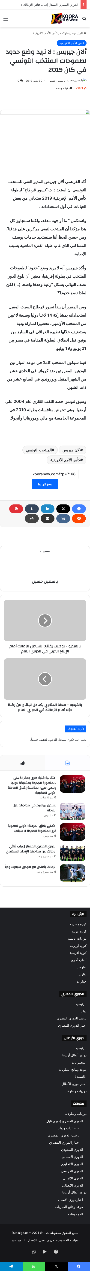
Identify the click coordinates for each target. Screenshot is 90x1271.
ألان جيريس (71, 450)
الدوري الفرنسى (72, 1171)
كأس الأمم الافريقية (45, 33)
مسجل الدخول (57, 739)
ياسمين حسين (57, 80)
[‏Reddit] (79, 518)
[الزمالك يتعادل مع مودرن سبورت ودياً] (72, 873)
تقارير (83, 974)
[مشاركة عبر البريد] (47, 518)
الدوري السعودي (72, 1149)
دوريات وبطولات (76, 1091)
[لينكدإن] (47, 508)
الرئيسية (78, 33)
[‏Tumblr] (32, 508)
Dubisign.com (21, 1233)
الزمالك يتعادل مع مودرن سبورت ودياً (30, 867)
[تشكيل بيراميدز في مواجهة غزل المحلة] (72, 811)
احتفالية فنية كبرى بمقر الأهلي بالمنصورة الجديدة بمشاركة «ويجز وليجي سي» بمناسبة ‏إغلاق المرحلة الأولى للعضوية (32, 785)
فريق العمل (46, 1240)
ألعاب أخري (79, 960)
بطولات (65, 33)
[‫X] (63, 508)
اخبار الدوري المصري (72, 1025)
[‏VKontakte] (63, 518)
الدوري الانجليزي (72, 1164)
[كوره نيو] (64, 18)
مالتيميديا (81, 1077)
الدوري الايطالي (72, 1185)
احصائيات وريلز (69, 1128)
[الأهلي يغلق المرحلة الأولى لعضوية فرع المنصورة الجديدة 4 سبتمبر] (72, 832)
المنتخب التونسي (39, 450)
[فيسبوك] (79, 508)
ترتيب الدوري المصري (72, 1018)
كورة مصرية (78, 924)
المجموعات (79, 1062)
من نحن (16, 1240)
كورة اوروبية (78, 945)
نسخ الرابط (45, 484)
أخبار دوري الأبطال (74, 1084)
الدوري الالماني (73, 1178)
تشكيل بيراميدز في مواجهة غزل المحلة (34, 807)
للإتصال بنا (30, 1240)
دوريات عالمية (77, 938)
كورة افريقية (78, 953)
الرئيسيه (81, 1004)
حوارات (81, 981)
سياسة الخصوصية (67, 1240)
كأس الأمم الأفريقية (65, 460)
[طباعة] (32, 518)
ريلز (84, 1011)
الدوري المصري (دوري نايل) (64, 1121)
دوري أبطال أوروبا (74, 1055)
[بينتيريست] (16, 508)
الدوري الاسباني (72, 1157)
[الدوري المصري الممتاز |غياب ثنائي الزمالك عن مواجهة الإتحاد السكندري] (72, 852)
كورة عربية (79, 931)
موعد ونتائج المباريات (72, 1069)
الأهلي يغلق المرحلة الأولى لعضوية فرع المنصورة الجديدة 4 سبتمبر (32, 828)
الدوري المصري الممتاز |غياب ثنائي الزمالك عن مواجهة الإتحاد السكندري (31, 848)
